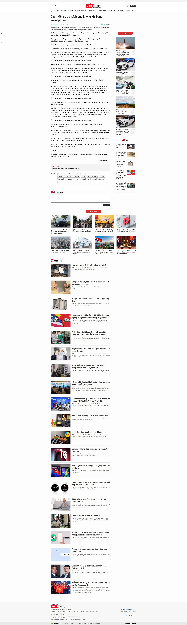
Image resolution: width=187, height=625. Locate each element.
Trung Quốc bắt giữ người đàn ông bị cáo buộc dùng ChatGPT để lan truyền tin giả (89, 366)
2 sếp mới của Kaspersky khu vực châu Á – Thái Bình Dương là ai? (89, 567)
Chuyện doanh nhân (119, 10)
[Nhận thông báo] (124, 6)
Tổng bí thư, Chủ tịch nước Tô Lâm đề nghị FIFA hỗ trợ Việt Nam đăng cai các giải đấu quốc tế (126, 252)
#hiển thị (96, 176)
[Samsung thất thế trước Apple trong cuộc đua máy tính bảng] (60, 470)
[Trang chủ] (52, 10)
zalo (127, 615)
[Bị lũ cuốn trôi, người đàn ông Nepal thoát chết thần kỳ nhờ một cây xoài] (82, 221)
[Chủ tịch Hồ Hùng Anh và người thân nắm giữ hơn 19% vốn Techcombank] (126, 221)
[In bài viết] (102, 24)
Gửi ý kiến (107, 205)
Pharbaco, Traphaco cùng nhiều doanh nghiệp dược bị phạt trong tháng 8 (81, 252)
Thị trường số (93, 10)
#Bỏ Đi (88, 179)
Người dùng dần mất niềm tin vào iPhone (87, 432)
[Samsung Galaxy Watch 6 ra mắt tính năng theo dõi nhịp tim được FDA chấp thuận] (60, 487)
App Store (127, 623)
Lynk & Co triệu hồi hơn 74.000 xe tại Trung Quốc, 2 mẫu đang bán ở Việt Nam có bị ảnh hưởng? (60, 231)
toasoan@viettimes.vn (128, 609)
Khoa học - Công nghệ (81, 10)
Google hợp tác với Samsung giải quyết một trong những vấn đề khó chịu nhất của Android (90, 533)
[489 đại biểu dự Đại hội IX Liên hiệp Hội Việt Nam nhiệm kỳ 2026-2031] (104, 221)
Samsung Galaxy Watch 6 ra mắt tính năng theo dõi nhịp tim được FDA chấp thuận (91, 483)
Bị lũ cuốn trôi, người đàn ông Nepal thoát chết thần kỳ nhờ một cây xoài (82, 230)
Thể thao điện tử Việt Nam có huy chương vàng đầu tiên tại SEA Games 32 (91, 583)
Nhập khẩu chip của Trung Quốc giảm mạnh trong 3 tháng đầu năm (91, 349)
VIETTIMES (93, 5)
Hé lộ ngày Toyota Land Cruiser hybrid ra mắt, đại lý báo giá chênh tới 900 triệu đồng (122, 132)
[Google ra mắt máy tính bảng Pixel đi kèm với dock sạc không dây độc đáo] (131, 154)
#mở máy (93, 173)
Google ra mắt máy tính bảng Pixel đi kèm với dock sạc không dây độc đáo (121, 154)
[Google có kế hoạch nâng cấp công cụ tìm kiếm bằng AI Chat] (60, 554)
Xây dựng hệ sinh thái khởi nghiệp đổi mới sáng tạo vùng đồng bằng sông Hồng (91, 383)
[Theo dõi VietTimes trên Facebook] (124, 615)
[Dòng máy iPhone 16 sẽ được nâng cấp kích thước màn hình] (60, 454)
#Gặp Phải (89, 176)
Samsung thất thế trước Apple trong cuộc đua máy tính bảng (91, 466)
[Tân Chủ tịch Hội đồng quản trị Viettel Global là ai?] (60, 420)
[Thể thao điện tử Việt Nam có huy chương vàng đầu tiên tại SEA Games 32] (60, 587)
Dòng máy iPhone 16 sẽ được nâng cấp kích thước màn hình (90, 450)
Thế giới (110, 10)
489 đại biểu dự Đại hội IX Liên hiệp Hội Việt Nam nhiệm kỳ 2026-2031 (104, 230)
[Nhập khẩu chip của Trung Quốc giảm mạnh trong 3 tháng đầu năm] (60, 353)
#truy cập (83, 179)
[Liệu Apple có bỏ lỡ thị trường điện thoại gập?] (131, 146)
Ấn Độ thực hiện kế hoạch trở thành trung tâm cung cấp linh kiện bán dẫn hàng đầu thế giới (121, 186)
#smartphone (101, 179)
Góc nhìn (63, 10)
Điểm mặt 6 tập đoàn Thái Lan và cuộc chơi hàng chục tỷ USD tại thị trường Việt (104, 252)
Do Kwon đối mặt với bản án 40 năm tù (86, 515)
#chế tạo (94, 179)
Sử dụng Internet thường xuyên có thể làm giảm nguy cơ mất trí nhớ (89, 500)
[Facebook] (99, 24)
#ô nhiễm (102, 176)
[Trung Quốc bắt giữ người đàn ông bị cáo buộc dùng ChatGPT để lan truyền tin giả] (60, 370)
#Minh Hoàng (61, 176)
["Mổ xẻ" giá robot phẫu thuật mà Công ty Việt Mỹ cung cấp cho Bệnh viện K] (125, 82)
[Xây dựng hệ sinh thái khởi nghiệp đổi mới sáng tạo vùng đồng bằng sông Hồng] (60, 387)
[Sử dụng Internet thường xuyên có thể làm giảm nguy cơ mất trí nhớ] (60, 504)
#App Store (68, 176)
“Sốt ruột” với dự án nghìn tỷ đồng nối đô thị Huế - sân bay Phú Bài (122, 111)
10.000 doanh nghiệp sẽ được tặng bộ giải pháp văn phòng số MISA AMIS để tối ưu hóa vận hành (91, 400)
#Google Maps (76, 176)
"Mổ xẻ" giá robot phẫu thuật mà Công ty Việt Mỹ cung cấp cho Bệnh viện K (122, 92)
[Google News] (107, 24)
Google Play (133, 623)
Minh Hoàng (55, 24)
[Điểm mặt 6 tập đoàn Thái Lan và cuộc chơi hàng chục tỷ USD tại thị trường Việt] (104, 242)
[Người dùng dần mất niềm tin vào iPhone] (60, 437)
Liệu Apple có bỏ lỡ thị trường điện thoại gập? (121, 146)
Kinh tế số (70, 10)
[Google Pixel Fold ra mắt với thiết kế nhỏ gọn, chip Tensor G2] (131, 163)
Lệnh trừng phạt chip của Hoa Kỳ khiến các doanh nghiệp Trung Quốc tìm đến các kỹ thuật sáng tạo (121, 174)
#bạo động (60, 179)
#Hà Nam (77, 179)
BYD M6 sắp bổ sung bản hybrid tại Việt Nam (122, 73)
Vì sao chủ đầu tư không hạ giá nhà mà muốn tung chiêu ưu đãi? (60, 251)
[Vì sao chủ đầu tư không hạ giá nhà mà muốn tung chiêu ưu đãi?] (60, 242)
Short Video (102, 10)
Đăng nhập (133, 5)
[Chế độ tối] (127, 6)
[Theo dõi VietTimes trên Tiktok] (132, 615)
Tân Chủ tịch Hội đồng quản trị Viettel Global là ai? (90, 415)
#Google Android (68, 179)
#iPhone (60, 182)
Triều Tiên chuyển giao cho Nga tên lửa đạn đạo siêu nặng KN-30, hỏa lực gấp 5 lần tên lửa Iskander (122, 53)
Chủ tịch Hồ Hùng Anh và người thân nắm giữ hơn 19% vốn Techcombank (126, 230)
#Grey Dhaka (80, 173)
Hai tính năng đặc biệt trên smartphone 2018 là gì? (66, 168)
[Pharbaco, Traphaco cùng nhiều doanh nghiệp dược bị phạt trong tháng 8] (82, 242)
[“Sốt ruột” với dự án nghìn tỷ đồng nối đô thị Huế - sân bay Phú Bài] (125, 102)
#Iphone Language (62, 173)
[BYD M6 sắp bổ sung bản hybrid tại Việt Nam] (125, 64)
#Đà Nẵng (87, 173)
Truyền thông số (131, 10)
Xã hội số (56, 10)
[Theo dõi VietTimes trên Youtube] (129, 615)
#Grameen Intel (71, 173)
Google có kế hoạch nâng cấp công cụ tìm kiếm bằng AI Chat (89, 550)
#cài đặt (83, 176)
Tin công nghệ (56, 261)
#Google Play (100, 173)
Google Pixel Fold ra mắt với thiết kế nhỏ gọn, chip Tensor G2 (120, 164)
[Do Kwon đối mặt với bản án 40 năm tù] (60, 521)
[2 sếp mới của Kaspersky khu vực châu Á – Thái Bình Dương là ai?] (60, 571)
